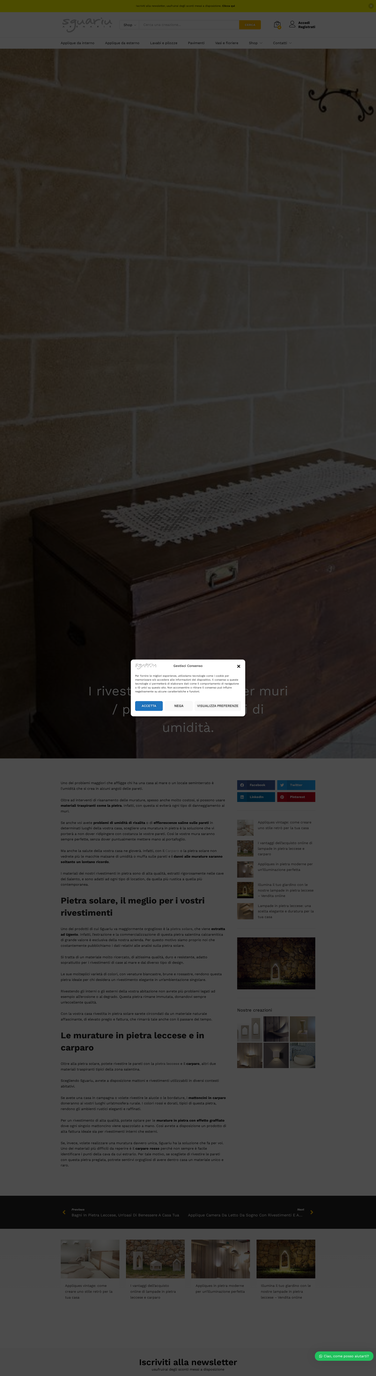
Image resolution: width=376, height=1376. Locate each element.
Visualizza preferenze (217, 706)
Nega (178, 706)
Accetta (149, 706)
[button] (239, 666)
